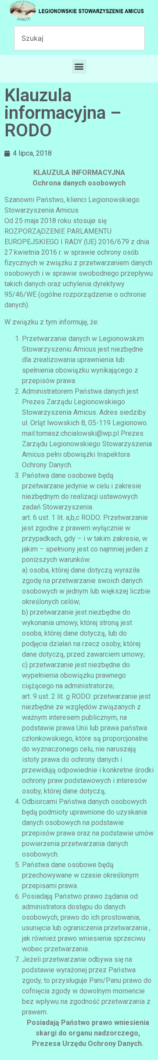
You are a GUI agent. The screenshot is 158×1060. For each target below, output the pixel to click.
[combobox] (79, 38)
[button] (79, 66)
